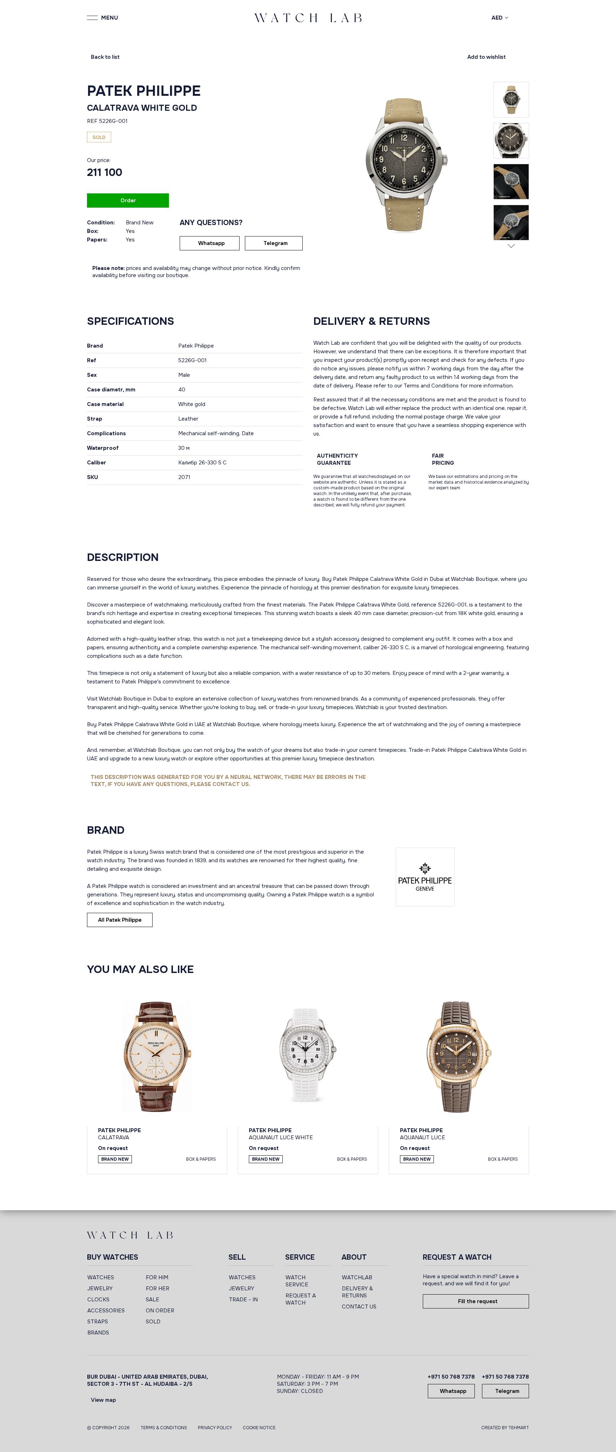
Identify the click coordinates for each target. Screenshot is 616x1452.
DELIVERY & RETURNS (357, 1292)
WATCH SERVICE (297, 1281)
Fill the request (478, 1301)
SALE (152, 1299)
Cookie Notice (259, 1428)
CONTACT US (359, 1306)
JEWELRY (100, 1288)
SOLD (153, 1321)
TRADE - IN (243, 1299)
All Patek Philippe (120, 919)
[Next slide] (511, 245)
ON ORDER (160, 1310)
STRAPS (97, 1321)
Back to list (105, 57)
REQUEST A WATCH (301, 1299)
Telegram (275, 243)
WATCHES (100, 1277)
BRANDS (98, 1332)
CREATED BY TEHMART (505, 1428)
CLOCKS (98, 1299)
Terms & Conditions (163, 1428)
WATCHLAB (357, 1277)
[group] (403, 164)
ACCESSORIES (106, 1310)
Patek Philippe (144, 91)
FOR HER (157, 1288)
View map (103, 1400)
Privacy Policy (215, 1428)
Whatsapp (211, 243)
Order (128, 200)
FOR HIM (157, 1277)
